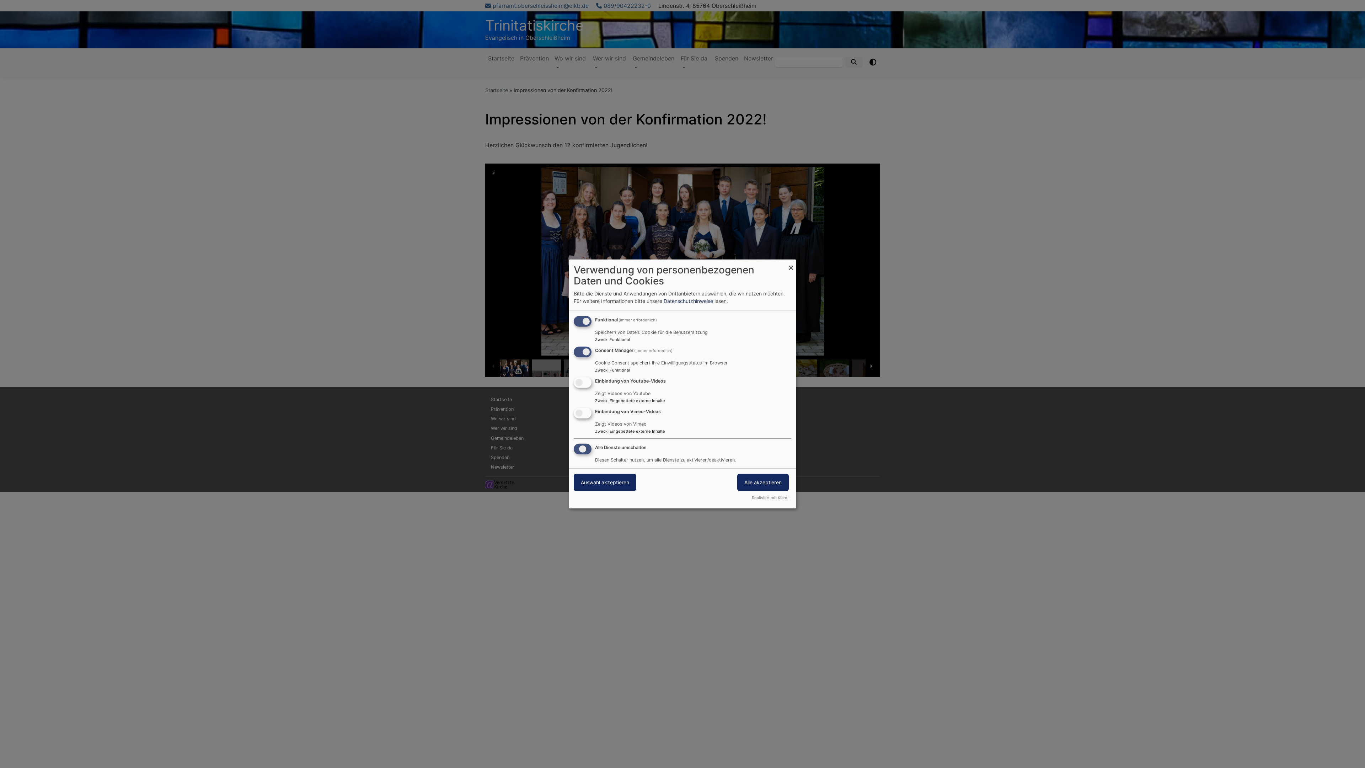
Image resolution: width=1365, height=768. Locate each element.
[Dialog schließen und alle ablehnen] (791, 264)
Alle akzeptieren (763, 482)
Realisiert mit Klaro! (770, 497)
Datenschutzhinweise (688, 301)
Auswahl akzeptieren (605, 482)
